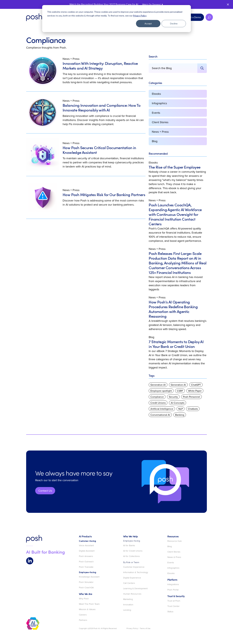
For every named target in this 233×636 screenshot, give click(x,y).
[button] (209, 17)
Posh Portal (172, 590)
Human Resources (132, 594)
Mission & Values (87, 609)
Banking (179, 415)
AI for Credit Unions (132, 551)
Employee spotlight (161, 390)
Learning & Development (135, 588)
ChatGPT (196, 384)
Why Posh (84, 598)
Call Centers (129, 583)
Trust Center (173, 606)
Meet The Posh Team (89, 604)
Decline (174, 23)
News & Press (174, 557)
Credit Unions (158, 402)
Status (170, 611)
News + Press (71, 59)
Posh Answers (86, 556)
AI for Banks (129, 545)
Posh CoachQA (86, 587)
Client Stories (160, 122)
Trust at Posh (173, 601)
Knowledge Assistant (89, 577)
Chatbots (193, 409)
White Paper (195, 390)
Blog (154, 141)
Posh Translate (86, 567)
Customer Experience (133, 567)
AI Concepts (177, 402)
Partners (83, 620)
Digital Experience (132, 578)
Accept (148, 23)
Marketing (128, 599)
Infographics (159, 103)
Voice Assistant (86, 545)
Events (156, 113)
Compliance (157, 396)
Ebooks (156, 94)
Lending (127, 610)
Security (173, 396)
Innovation (128, 604)
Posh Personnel (191, 396)
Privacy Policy (139, 15)
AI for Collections (131, 556)
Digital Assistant (86, 551)
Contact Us (45, 491)
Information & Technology (135, 572)
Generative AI (158, 384)
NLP (180, 409)
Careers (83, 615)
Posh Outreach (86, 561)
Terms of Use (145, 628)
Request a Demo (191, 17)
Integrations (173, 584)
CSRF (180, 390)
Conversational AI (160, 415)
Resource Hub (174, 541)
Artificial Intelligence (161, 409)
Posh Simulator (86, 582)
